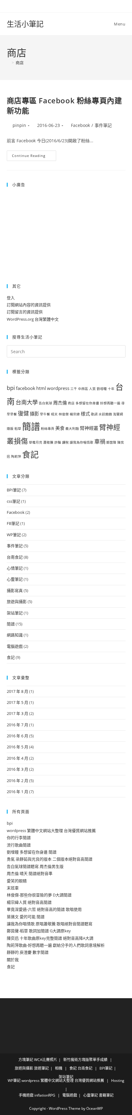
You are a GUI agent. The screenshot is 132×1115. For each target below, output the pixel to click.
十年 (111, 389)
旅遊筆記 (41, 1068)
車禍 (99, 441)
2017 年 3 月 (17, 713)
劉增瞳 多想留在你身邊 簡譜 (31, 852)
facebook (25, 388)
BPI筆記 (14, 490)
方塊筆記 (25, 1059)
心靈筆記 (15, 579)
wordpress (58, 388)
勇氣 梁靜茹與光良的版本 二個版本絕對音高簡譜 (49, 859)
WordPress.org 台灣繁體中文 (33, 319)
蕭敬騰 (48, 442)
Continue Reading (34, 157)
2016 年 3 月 (17, 769)
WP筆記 (14, 534)
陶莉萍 (16, 456)
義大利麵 (72, 428)
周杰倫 (60, 402)
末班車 (13, 888)
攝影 (34, 413)
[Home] (8, 62)
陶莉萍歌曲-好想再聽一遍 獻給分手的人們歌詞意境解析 (56, 945)
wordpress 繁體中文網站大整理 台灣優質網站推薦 (51, 830)
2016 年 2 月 (17, 780)
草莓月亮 (35, 442)
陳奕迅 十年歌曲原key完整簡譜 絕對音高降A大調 (50, 938)
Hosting (117, 1080)
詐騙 (57, 442)
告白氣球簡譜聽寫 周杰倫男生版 (35, 866)
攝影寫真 (15, 590)
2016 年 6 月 (17, 736)
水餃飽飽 (105, 414)
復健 (23, 413)
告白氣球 (45, 403)
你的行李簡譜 (19, 837)
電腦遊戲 (15, 646)
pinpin (19, 125)
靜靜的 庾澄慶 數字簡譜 (28, 952)
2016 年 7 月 (17, 724)
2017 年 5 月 (17, 702)
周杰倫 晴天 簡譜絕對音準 (29, 873)
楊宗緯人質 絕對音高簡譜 (29, 902)
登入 (11, 297)
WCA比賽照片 (45, 1059)
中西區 (83, 389)
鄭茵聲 (111, 442)
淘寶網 (118, 414)
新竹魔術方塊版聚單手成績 (85, 1059)
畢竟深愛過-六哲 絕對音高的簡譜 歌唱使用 (44, 909)
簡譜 (31, 426)
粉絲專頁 (47, 428)
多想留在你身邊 (87, 403)
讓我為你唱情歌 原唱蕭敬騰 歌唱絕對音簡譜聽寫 (49, 923)
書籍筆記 (106, 1095)
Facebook (80, 125)
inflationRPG (44, 1095)
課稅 (65, 442)
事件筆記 (103, 125)
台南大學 (27, 402)
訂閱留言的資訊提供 (25, 312)
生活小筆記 (25, 24)
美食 (59, 428)
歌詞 (94, 414)
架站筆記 (15, 613)
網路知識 (15, 635)
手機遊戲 (26, 1095)
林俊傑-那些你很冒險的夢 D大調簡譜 (39, 895)
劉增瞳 (102, 389)
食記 (30, 454)
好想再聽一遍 (110, 403)
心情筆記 (15, 568)
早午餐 (45, 414)
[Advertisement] (45, 231)
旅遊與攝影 (17, 601)
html (41, 388)
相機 (58, 1068)
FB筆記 (13, 523)
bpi (11, 387)
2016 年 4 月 (17, 758)
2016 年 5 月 (17, 747)
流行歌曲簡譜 (19, 845)
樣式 (85, 413)
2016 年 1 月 (17, 791)
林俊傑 (64, 414)
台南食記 (15, 557)
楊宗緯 (75, 414)
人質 (92, 389)
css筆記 (13, 501)
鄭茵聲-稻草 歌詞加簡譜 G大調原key (39, 931)
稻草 (17, 428)
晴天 (54, 414)
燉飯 (10, 428)
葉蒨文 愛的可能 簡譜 (26, 916)
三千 (73, 389)
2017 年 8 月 (17, 691)
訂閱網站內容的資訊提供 (29, 304)
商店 (20, 62)
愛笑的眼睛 (17, 881)
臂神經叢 (89, 428)
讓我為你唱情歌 (81, 442)
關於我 (13, 959)
